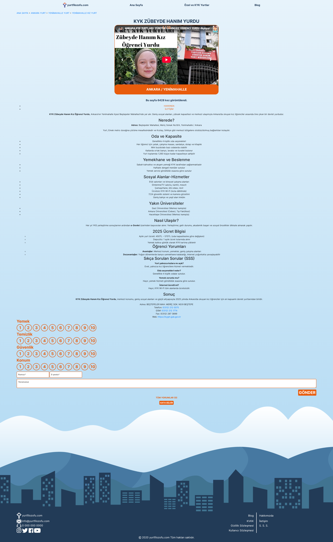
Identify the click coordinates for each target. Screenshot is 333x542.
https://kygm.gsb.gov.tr (169, 316)
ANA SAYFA (22, 13)
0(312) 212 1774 (169, 310)
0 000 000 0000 (32, 525)
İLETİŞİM (169, 109)
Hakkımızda (266, 515)
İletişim (263, 521)
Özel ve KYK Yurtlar (196, 5)
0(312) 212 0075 (171, 307)
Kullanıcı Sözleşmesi (241, 530)
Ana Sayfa (136, 5)
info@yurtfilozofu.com (35, 521)
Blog (257, 5)
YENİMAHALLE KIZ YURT (84, 13)
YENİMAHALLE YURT (58, 13)
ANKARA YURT (38, 13)
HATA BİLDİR (166, 402)
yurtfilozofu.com (32, 515)
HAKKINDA (169, 106)
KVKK (250, 521)
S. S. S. (263, 525)
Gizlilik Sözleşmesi (242, 525)
